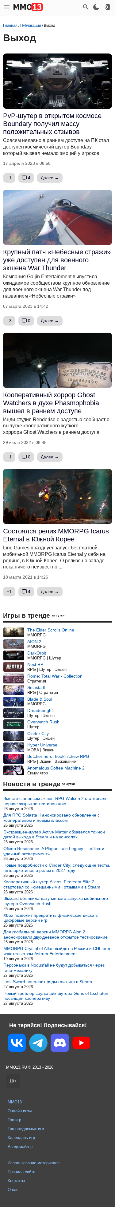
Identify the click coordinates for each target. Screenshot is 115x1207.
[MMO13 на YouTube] (81, 1044)
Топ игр (14, 1120)
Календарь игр (21, 1137)
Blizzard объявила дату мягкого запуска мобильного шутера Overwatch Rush (55, 901)
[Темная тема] (96, 7)
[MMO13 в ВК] (17, 1044)
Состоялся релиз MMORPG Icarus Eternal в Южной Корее (56, 535)
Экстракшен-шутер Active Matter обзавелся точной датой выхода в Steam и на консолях (54, 834)
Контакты (16, 1180)
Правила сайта (21, 1171)
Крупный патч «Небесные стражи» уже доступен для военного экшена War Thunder (57, 260)
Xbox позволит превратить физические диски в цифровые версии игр (50, 918)
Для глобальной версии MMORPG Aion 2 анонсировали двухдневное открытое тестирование (55, 934)
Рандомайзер (20, 1146)
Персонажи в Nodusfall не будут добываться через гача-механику (54, 968)
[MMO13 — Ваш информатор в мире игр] (28, 7)
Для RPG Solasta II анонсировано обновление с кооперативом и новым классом (51, 818)
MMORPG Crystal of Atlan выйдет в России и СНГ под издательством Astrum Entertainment (56, 951)
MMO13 (15, 1102)
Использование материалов (33, 1163)
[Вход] (107, 7)
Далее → (50, 177)
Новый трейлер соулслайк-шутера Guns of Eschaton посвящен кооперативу (55, 996)
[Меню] (6, 7)
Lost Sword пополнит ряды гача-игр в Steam (47, 981)
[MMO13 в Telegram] (38, 1044)
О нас (13, 1189)
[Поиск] (86, 7)
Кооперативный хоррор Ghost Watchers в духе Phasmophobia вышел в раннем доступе (51, 403)
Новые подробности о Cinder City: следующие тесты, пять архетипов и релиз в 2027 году (56, 868)
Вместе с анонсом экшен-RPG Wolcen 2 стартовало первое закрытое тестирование (55, 801)
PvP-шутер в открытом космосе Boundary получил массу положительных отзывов (52, 124)
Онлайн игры (20, 1111)
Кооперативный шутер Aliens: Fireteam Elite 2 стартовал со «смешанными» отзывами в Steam (51, 884)
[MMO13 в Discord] (60, 1044)
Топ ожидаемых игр (26, 1128)
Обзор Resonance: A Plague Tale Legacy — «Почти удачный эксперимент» (53, 851)
